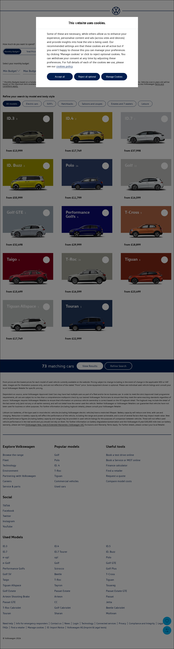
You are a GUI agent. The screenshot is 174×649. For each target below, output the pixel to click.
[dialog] (87, 324)
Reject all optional (87, 76)
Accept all (60, 76)
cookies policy (64, 66)
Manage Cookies (114, 76)
